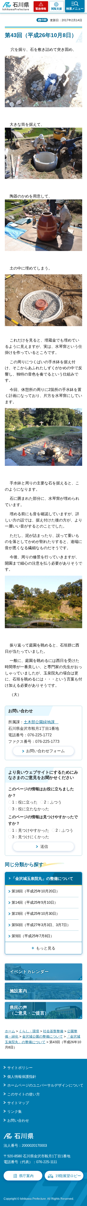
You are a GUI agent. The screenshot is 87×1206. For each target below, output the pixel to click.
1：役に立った (24, 802)
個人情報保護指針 (21, 1076)
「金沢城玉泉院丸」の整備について (42, 878)
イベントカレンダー (29, 971)
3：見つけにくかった (30, 837)
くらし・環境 (29, 1031)
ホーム (10, 1031)
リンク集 (14, 1111)
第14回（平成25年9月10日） (35, 902)
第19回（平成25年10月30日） (36, 913)
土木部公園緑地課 (41, 722)
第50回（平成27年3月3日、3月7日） (41, 925)
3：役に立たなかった (30, 809)
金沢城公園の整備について (42, 1036)
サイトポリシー (20, 1068)
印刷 (44, 20)
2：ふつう (53, 802)
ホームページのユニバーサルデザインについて (45, 1085)
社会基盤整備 (53, 1031)
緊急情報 (41, 8)
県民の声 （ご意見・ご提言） (29, 1010)
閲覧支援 (56, 8)
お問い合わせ (18, 1120)
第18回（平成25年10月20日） (36, 891)
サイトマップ (18, 1103)
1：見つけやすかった (30, 830)
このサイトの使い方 (23, 1094)
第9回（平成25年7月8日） (33, 936)
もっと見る (45, 948)
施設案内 (18, 991)
